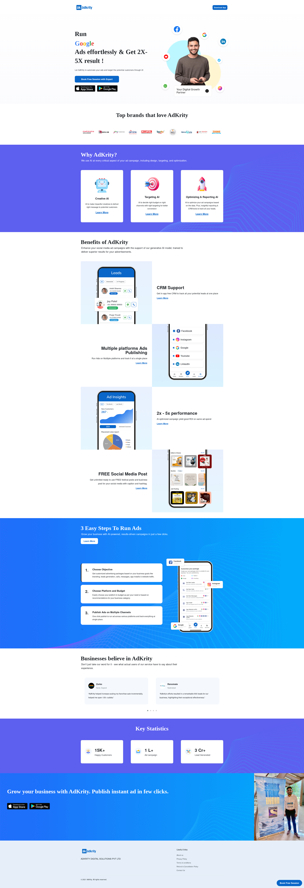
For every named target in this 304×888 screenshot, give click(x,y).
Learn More (102, 212)
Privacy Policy (182, 859)
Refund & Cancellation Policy (187, 866)
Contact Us (181, 870)
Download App (220, 7)
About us (180, 855)
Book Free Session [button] (289, 883)
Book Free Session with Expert (97, 79)
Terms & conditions (184, 862)
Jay (82, 629)
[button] (147, 710)
